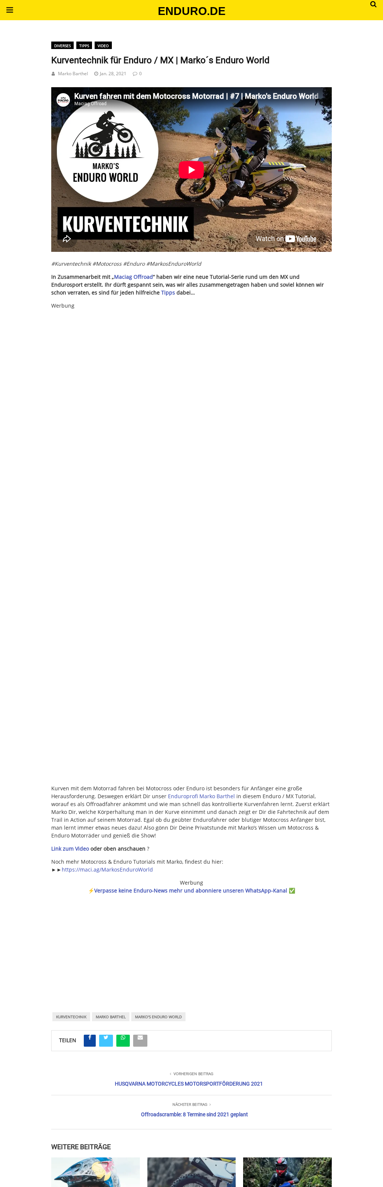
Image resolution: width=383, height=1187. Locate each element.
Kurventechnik (71, 1016)
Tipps (84, 45)
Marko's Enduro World (158, 1016)
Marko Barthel (73, 73)
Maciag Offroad (133, 276)
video (103, 45)
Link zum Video (70, 848)
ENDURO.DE (192, 11)
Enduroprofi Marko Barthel (201, 796)
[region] (191, 943)
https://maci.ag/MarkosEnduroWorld (107, 869)
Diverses (62, 45)
